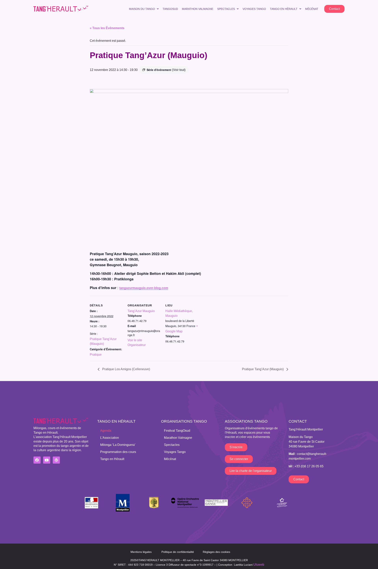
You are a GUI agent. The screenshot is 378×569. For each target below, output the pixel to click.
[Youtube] (46, 460)
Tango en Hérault (283, 8)
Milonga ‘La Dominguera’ (117, 444)
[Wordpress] (56, 460)
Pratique (96, 354)
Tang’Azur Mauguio (141, 311)
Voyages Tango (254, 8)
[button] (144, 9)
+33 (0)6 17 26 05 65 (309, 466)
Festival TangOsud (177, 430)
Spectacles (226, 8)
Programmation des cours (118, 452)
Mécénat (311, 8)
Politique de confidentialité (177, 551)
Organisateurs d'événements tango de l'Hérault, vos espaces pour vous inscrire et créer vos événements (251, 433)
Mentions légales (141, 551)
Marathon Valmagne (197, 8)
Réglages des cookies (216, 551)
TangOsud (170, 8)
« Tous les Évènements (107, 28)
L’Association (109, 437)
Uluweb (258, 564)
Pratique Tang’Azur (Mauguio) (263, 369)
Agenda (105, 430)
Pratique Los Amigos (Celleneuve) (125, 369)
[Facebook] (37, 460)
